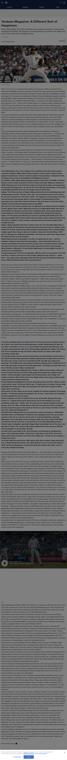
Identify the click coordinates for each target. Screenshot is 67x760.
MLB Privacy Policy (28, 753)
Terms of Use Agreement (41, 753)
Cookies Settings (17, 757)
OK (28, 757)
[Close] (64, 752)
